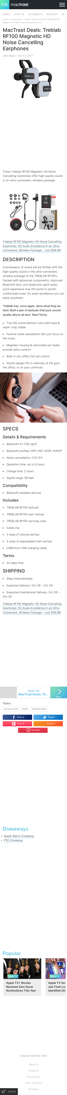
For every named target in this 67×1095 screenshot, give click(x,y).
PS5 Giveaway (13, 840)
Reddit (51, 723)
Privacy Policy (33, 1077)
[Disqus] (33, 779)
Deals (27, 19)
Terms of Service (33, 1083)
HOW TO (19, 14)
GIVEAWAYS (36, 14)
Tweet (51, 717)
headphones (39, 708)
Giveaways (33, 1089)
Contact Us (33, 1070)
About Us (33, 1064)
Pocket (36, 730)
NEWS (6, 14)
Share (20, 717)
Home (5, 19)
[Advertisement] (33, 133)
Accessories (16, 19)
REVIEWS (52, 14)
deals (25, 708)
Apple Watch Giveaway (19, 836)
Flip (19, 722)
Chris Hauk (9, 55)
